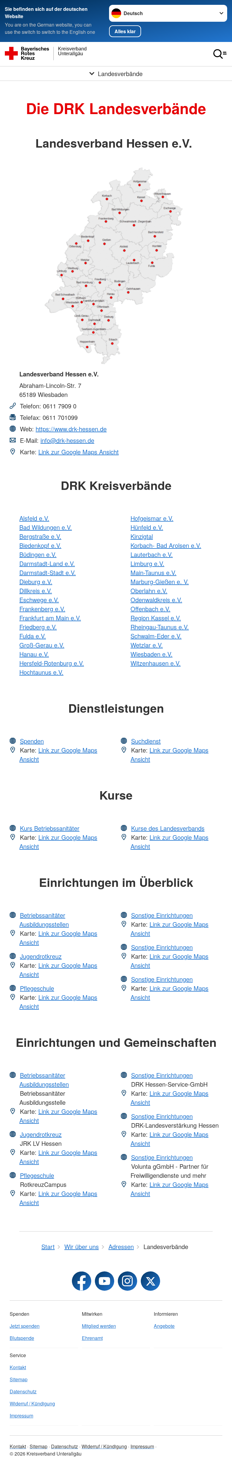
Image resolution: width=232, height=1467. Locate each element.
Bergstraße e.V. (40, 536)
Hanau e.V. (34, 654)
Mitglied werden (99, 1325)
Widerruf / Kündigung (32, 1403)
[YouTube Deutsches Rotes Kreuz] (104, 1281)
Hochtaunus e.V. (41, 672)
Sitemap (18, 1379)
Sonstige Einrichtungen (162, 915)
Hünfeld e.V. (146, 527)
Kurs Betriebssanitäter (49, 828)
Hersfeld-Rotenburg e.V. (51, 663)
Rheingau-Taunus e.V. (159, 626)
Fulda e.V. (32, 635)
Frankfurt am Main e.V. (50, 617)
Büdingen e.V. (37, 554)
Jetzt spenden (25, 1325)
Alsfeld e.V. (34, 518)
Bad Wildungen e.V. (45, 527)
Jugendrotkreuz (41, 956)
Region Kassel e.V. (155, 617)
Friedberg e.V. (38, 626)
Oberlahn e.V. (148, 590)
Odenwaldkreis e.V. (156, 599)
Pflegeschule (37, 988)
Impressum (21, 1415)
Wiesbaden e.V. (151, 654)
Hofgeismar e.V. (151, 518)
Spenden (32, 741)
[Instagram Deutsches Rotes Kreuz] (127, 1281)
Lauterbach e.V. (151, 554)
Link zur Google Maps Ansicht (78, 451)
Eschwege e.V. (39, 599)
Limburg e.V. (147, 563)
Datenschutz (23, 1391)
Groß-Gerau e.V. (41, 645)
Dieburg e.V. (35, 581)
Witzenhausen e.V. (155, 663)
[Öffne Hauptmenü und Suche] (220, 54)
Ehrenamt (92, 1337)
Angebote (164, 1325)
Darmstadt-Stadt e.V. (47, 572)
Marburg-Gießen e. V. (159, 581)
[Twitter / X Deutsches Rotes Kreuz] (150, 1281)
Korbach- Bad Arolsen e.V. (165, 545)
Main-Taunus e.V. (153, 572)
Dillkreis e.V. (35, 590)
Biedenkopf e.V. (40, 545)
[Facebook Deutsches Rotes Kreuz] (81, 1281)
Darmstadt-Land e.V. (47, 563)
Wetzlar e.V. (146, 645)
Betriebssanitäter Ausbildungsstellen (44, 919)
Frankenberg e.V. (42, 608)
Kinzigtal (141, 536)
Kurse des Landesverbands (168, 828)
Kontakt (18, 1367)
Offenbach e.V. (150, 608)
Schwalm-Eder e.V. (156, 635)
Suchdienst (146, 741)
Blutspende (22, 1337)
